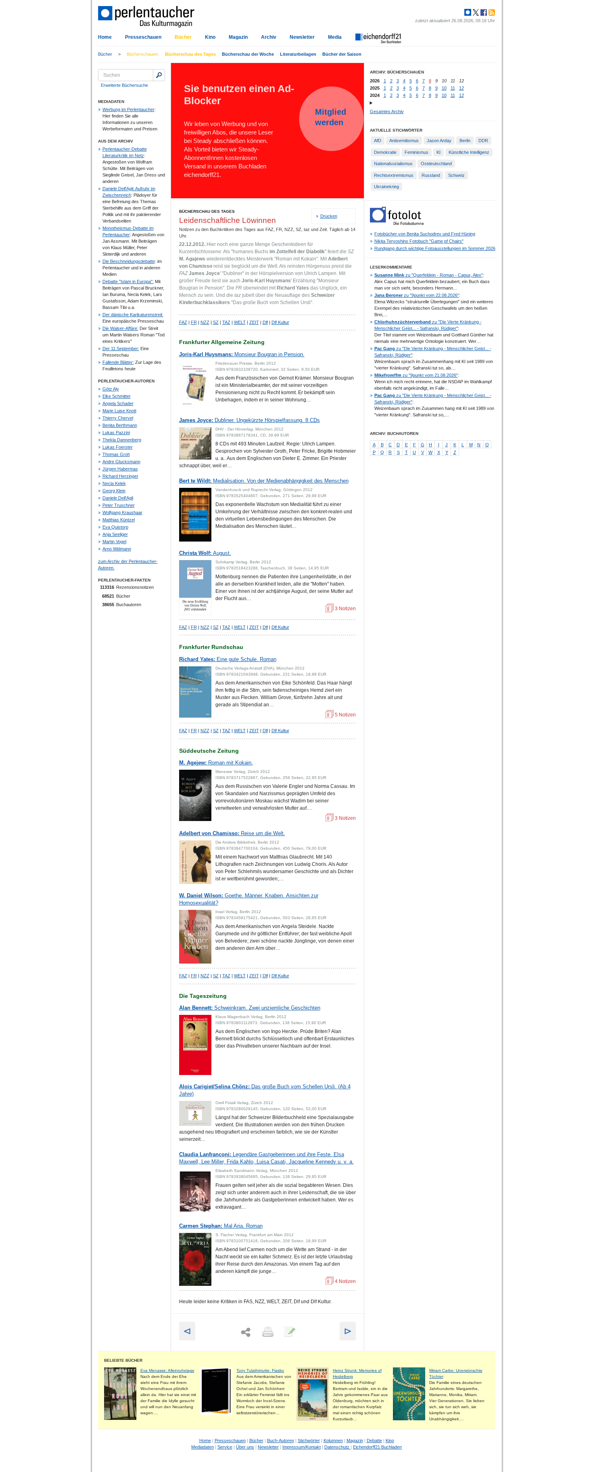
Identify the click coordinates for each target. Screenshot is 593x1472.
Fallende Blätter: (118, 362)
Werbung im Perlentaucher (128, 109)
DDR (483, 140)
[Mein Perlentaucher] (467, 12)
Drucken (328, 216)
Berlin (464, 140)
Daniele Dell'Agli (117, 498)
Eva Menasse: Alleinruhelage (167, 1370)
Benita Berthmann (119, 425)
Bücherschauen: (143, 54)
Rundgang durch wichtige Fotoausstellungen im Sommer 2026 (434, 248)
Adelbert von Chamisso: (232, 833)
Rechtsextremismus (393, 175)
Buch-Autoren (280, 1440)
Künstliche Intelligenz (469, 152)
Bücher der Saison (341, 54)
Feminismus (416, 152)
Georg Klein (113, 490)
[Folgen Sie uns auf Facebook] (483, 12)
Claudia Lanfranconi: (266, 1158)
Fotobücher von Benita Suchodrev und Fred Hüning (424, 233)
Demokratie (385, 152)
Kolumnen (333, 1440)
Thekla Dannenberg (121, 439)
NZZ (204, 322)
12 (461, 88)
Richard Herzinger (120, 476)
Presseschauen (143, 37)
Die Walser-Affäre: (120, 328)
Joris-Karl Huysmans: (242, 354)
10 (444, 88)
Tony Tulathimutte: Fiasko (260, 1370)
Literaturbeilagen (298, 54)
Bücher (183, 37)
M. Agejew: (216, 763)
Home (105, 37)
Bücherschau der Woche (248, 54)
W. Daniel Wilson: (248, 899)
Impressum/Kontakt (301, 1447)
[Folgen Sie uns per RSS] (491, 12)
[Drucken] (267, 1332)
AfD (377, 140)
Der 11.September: (120, 348)
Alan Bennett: (249, 1008)
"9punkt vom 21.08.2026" (416, 375)
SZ (216, 322)
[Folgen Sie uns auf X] (475, 12)
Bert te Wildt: (264, 481)
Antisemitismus (404, 140)
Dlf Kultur (280, 322)
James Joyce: (249, 420)
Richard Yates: (227, 659)
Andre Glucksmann (121, 461)
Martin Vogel (114, 541)
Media (335, 37)
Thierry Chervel (117, 418)
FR (194, 322)
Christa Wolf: (205, 553)
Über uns (245, 1447)
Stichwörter (309, 1440)
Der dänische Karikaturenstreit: (132, 314)
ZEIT (254, 322)
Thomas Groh (116, 454)
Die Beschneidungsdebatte (128, 261)
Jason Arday (439, 140)
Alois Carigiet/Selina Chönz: (265, 1090)
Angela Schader (118, 403)
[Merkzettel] (289, 1332)
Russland (431, 175)
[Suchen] (159, 75)
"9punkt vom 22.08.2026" (416, 295)
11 (453, 88)
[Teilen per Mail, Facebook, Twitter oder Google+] (245, 1332)
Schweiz (456, 175)
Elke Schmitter (116, 396)
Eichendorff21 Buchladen (377, 1447)
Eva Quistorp (115, 527)
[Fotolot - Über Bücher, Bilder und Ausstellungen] (397, 223)
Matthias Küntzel (118, 519)
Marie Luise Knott (119, 410)
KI (438, 152)
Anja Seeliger (115, 534)
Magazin (238, 37)
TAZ (226, 322)
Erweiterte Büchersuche (124, 85)
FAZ (183, 322)
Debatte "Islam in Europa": (128, 281)
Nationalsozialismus (393, 163)
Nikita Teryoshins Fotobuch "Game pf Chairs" (419, 241)
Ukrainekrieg (386, 186)
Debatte (374, 1440)
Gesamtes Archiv (387, 111)
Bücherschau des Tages (190, 54)
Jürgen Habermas (120, 468)
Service (224, 1447)
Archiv (268, 37)
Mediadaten (202, 1447)
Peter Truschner (118, 505)
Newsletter (302, 37)
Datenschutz (337, 1447)
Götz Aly (110, 388)
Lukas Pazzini (116, 432)
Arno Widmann (116, 548)
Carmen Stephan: (221, 1226)
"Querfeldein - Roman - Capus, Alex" (428, 275)
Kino (210, 37)
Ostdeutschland (436, 163)
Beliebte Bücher (123, 1360)
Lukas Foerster (117, 447)
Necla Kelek (114, 483)
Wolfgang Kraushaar (122, 512)
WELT (240, 322)
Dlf (265, 322)
